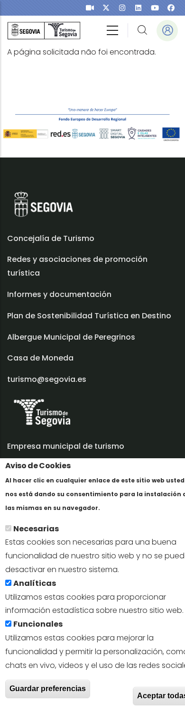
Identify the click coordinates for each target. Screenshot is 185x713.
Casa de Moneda (40, 357)
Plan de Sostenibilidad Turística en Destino (89, 315)
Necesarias (36, 528)
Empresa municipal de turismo (65, 446)
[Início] (44, 31)
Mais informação (134, 507)
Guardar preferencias (47, 689)
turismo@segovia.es (46, 379)
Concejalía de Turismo (50, 238)
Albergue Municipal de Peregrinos (71, 337)
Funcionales (38, 624)
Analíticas (34, 583)
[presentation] (89, 8)
